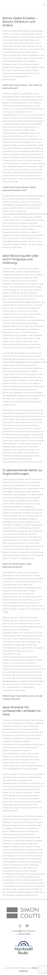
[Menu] (44, 5)
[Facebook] (27, 925)
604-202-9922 (24, 934)
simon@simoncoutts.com (24, 931)
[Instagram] (20, 925)
